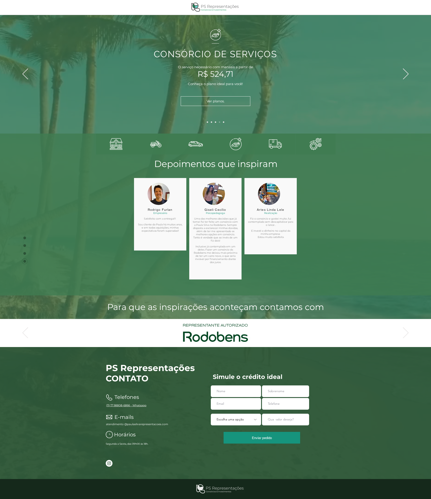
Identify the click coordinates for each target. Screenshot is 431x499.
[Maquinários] (223, 122)
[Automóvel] (215, 122)
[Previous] (25, 74)
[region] (116, 144)
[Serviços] (219, 122)
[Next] (406, 74)
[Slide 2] (215, 335)
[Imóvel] (207, 122)
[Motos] (211, 122)
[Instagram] (109, 463)
